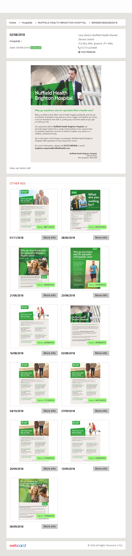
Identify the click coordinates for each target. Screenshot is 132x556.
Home (12, 22)
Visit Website (88, 51)
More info (50, 237)
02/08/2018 (17, 35)
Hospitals (27, 22)
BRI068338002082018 (104, 22)
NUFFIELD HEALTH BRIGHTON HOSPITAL (62, 22)
